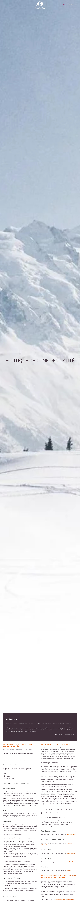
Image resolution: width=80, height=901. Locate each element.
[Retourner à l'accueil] (40, 5)
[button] (72, 5)
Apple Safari (70, 862)
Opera (69, 870)
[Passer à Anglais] (63, 5)
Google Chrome (71, 834)
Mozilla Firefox (71, 853)
